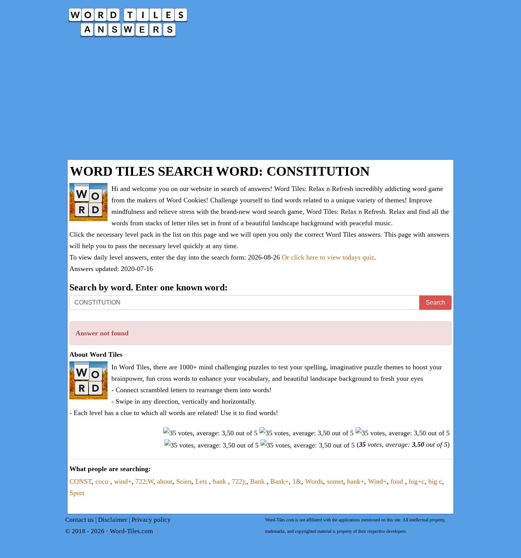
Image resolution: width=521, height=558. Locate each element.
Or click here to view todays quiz (328, 257)
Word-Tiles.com (131, 531)
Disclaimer (112, 519)
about (164, 481)
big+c (417, 481)
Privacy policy (151, 519)
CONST (80, 481)
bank (220, 481)
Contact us (79, 519)
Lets (202, 481)
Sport (76, 493)
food (398, 481)
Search (435, 302)
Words (314, 481)
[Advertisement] (260, 102)
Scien (183, 481)
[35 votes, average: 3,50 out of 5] (210, 433)
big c (435, 481)
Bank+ (279, 481)
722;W (144, 481)
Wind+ (377, 481)
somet (335, 481)
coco (102, 481)
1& (297, 481)
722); (239, 481)
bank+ (355, 481)
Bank (258, 481)
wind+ (123, 481)
